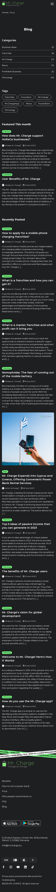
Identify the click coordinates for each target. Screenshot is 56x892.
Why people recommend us (16, 796)
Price (4, 791)
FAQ (4, 801)
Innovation (26, 97)
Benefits (6, 781)
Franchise (6, 131)
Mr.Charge (7, 59)
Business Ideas (9, 47)
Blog (4, 806)
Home (5, 12)
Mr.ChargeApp (12, 103)
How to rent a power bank (15, 786)
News (5, 471)
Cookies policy (8, 880)
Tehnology (7, 229)
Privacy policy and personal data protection (22, 876)
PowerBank (7, 175)
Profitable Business (11, 71)
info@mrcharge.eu (12, 845)
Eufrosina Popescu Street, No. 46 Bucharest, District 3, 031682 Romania (25, 839)
